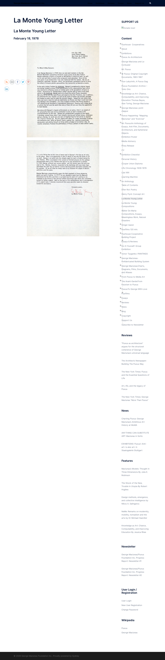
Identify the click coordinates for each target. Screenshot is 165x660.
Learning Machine (130, 177)
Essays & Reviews (130, 241)
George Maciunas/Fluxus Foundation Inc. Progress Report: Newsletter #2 (133, 571)
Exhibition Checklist (131, 154)
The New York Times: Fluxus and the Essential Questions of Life (135, 374)
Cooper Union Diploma (132, 163)
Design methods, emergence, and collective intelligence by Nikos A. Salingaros (135, 500)
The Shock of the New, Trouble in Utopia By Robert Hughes (134, 486)
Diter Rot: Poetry (129, 189)
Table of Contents (130, 185)
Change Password (130, 609)
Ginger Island (128, 225)
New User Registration (132, 605)
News (129, 3)
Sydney (75, 656)
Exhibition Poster (129, 137)
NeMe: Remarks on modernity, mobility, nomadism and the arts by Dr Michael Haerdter (135, 514)
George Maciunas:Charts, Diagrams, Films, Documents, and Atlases (135, 269)
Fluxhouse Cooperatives (133, 44)
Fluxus (124, 628)
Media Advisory (129, 141)
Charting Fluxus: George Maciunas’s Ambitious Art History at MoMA (133, 421)
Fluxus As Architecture (132, 57)
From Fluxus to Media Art (133, 277)
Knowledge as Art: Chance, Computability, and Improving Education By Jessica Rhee (135, 528)
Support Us (139, 3)
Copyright (126, 316)
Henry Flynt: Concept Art (133, 194)
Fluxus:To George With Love (134, 289)
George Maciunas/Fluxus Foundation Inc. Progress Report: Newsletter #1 (133, 557)
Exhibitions (100, 3)
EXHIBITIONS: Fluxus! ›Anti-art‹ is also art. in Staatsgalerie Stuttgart (134, 447)
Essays (121, 3)
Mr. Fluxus (126, 69)
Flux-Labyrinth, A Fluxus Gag (135, 81)
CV (123, 150)
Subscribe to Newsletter (133, 325)
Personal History (129, 159)
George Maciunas (129, 632)
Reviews (111, 3)
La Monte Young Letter (132, 198)
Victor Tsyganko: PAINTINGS (135, 254)
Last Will (125, 172)
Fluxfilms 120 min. (130, 229)
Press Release (128, 145)
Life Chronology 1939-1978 (134, 168)
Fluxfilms (126, 293)
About (90, 3)
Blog (124, 311)
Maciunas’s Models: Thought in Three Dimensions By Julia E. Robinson (135, 472)
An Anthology (128, 181)
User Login (126, 601)
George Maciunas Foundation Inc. (29, 3)
